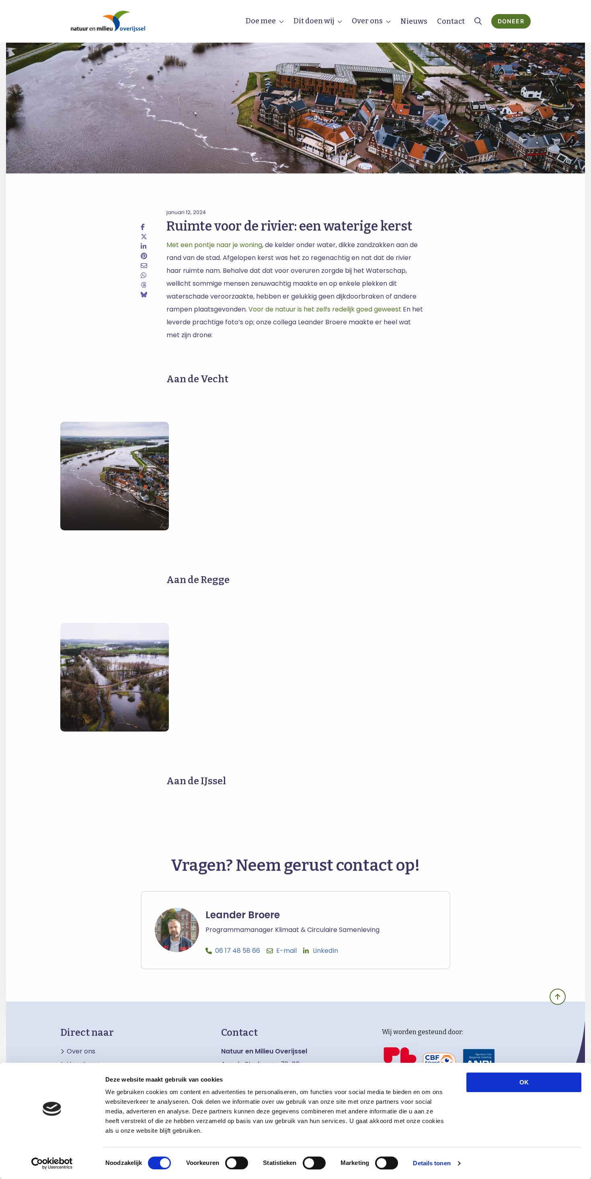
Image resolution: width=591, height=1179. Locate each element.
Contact (451, 21)
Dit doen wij (313, 20)
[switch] (236, 1162)
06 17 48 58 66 (237, 950)
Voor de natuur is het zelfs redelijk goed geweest (324, 309)
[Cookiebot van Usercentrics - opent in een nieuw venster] (52, 1163)
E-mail (286, 950)
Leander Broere (242, 915)
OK (524, 1082)
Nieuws (413, 21)
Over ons (367, 20)
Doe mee (261, 20)
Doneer (511, 21)
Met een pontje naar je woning (214, 244)
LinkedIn (325, 950)
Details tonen (431, 1163)
